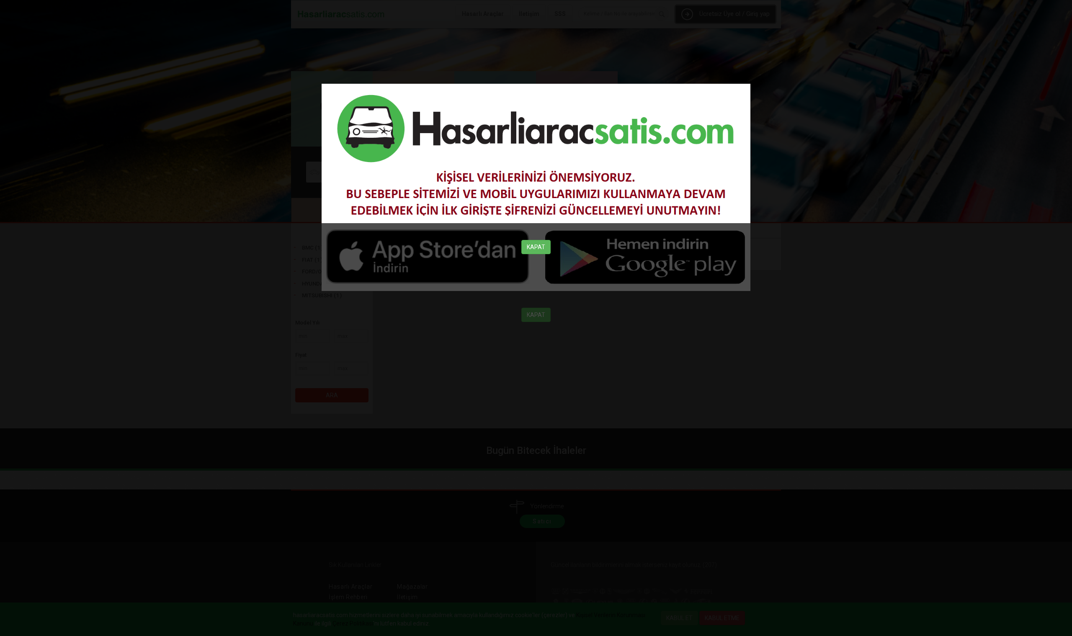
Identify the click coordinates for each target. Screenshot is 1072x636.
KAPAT (536, 247)
